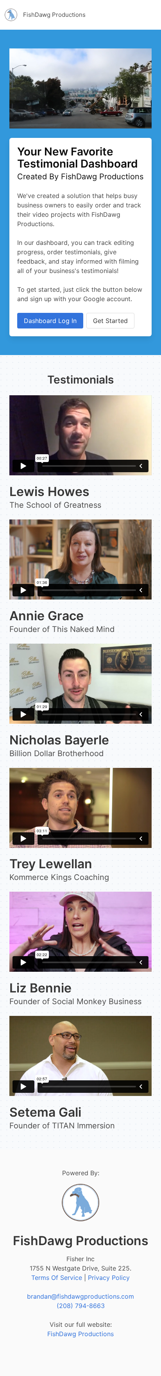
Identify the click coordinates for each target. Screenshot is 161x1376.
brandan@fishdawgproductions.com (80, 1296)
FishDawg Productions (80, 1334)
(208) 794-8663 (81, 1306)
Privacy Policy (109, 1277)
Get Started (110, 321)
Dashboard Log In (50, 321)
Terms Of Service (56, 1277)
